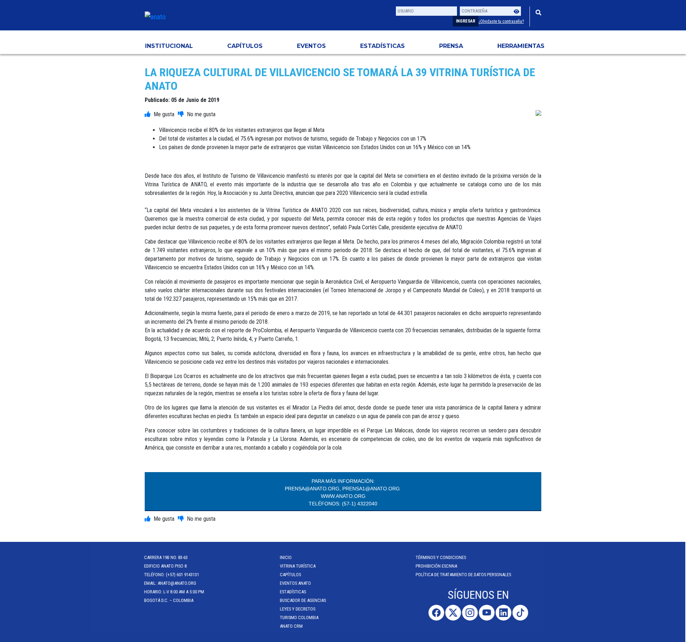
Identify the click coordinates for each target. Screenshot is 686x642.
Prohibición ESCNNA (437, 566)
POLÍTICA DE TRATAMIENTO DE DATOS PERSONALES (464, 574)
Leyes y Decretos (298, 609)
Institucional (169, 46)
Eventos (311, 46)
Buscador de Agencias (303, 600)
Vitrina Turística (298, 566)
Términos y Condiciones (441, 557)
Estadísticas (382, 46)
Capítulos (245, 46)
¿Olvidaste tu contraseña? (501, 21)
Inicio (286, 557)
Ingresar (465, 21)
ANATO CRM (291, 626)
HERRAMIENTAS (521, 46)
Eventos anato (296, 583)
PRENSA (451, 46)
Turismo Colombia (299, 617)
